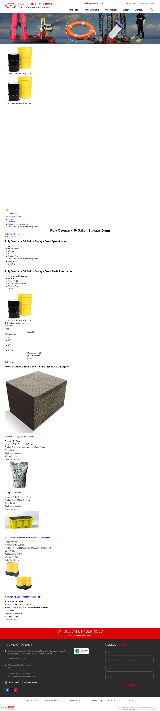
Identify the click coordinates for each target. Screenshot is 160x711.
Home (10, 219)
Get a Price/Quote (12, 234)
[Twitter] (12, 691)
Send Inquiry (13, 214)
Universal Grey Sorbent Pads (19, 436)
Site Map (129, 701)
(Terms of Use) (152, 707)
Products (11, 222)
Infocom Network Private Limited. (147, 709)
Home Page (73, 10)
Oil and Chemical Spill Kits (18, 224)
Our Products (111, 10)
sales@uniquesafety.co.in (92, 3)
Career (126, 10)
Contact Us (139, 10)
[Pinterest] (16, 691)
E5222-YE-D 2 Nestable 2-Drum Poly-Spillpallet (27, 537)
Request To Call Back (13, 217)
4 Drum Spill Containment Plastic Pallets (24, 597)
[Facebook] (8, 691)
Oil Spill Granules (13, 492)
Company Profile (91, 10)
